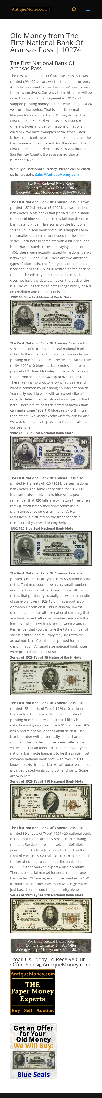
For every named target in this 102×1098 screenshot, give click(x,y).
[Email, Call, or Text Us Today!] (51, 188)
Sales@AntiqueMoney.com (57, 174)
